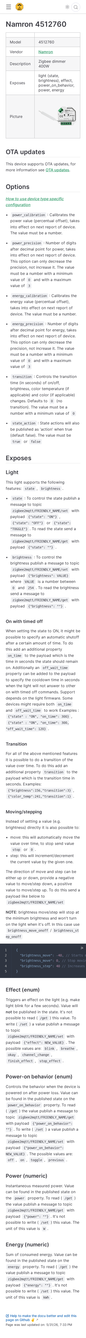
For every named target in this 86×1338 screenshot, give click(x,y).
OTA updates (57, 169)
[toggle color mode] (67, 7)
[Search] (75, 7)
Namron (45, 51)
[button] (8, 7)
